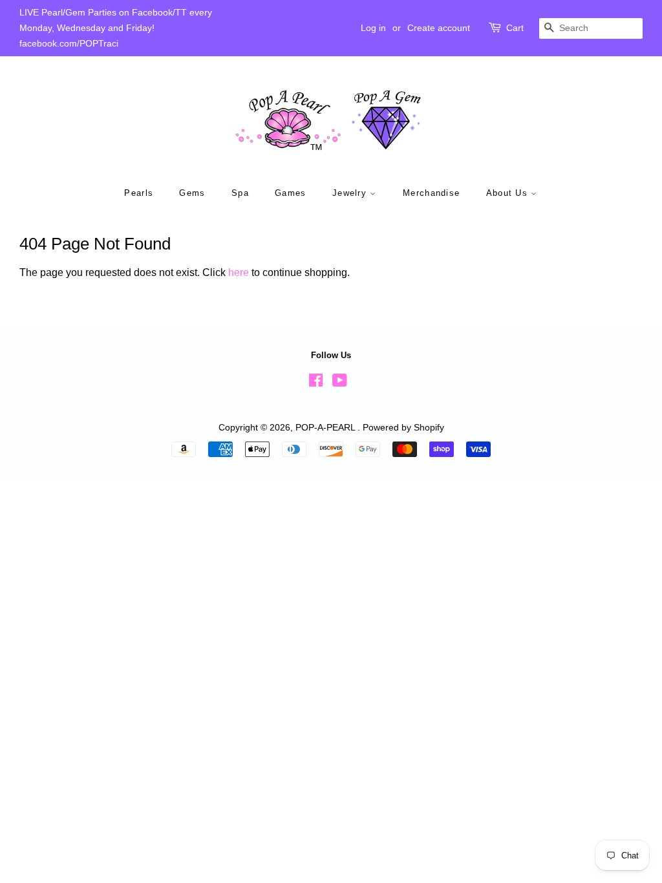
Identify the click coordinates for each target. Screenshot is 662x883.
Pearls (138, 193)
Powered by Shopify (403, 427)
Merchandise (431, 193)
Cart (515, 28)
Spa (240, 193)
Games (290, 193)
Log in (373, 28)
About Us (508, 193)
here (238, 272)
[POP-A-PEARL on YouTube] (339, 383)
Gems (192, 193)
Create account (438, 28)
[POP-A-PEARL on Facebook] (315, 383)
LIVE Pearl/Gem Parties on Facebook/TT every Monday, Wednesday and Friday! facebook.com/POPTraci (115, 27)
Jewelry (351, 193)
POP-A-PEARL (326, 427)
